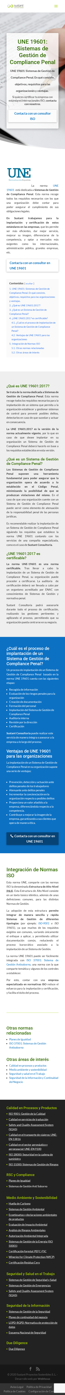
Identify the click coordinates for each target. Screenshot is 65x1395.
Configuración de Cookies (43, 1391)
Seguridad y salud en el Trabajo (27, 1073)
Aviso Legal (16, 1387)
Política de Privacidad (39, 1387)
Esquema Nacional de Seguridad (27, 1332)
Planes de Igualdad (20, 1039)
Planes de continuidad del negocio (28, 1317)
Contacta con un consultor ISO (32, 116)
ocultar (29, 283)
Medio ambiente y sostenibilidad (28, 1069)
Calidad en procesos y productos (27, 1065)
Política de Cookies (14, 1391)
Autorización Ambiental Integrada (28, 1236)
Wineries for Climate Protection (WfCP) (31, 1257)
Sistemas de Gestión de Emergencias (30, 1285)
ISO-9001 (43, 923)
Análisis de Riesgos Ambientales (27, 1230)
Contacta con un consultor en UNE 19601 (30, 265)
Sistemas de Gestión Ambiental (26, 1209)
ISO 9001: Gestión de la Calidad (27, 1113)
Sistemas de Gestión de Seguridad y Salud (32, 1279)
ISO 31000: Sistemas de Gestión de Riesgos (33, 1164)
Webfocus (44, 1378)
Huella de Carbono (19, 1203)
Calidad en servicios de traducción (28, 1119)
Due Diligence (17, 1349)
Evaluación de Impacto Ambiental (28, 1224)
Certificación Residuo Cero (24, 1262)
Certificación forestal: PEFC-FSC (28, 1251)
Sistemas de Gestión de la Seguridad (29, 1311)
